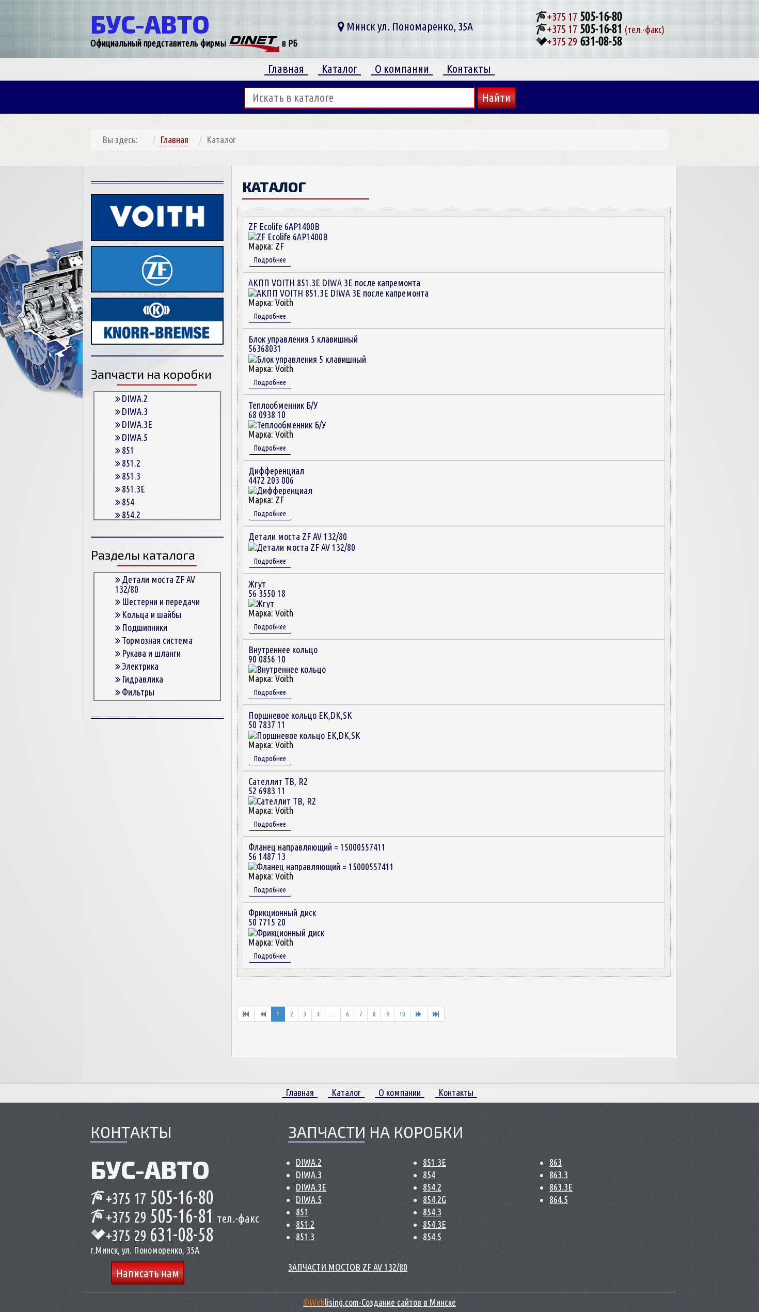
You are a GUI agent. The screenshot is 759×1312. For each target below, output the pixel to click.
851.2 (131, 463)
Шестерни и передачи (161, 601)
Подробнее (270, 260)
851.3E (133, 489)
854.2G (434, 1199)
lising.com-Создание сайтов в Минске (379, 1302)
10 (402, 1014)
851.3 (131, 476)
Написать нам (147, 1273)
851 (128, 450)
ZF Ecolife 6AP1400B (284, 226)
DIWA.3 (135, 411)
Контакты (469, 69)
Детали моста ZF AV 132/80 (155, 584)
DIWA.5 (135, 437)
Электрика (140, 666)
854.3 (432, 1212)
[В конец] (436, 1014)
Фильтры (138, 692)
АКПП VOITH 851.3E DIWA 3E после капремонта (334, 282)
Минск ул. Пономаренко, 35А (408, 26)
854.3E (434, 1224)
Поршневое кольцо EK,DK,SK (300, 720)
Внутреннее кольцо (283, 654)
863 (555, 1162)
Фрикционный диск (282, 917)
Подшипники (144, 627)
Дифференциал (276, 475)
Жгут (267, 588)
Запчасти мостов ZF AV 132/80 (347, 1267)
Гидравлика (142, 679)
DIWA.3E (137, 424)
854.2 (131, 515)
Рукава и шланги (151, 653)
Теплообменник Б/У (283, 410)
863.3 (558, 1174)
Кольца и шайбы (151, 614)
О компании (402, 69)
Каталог (339, 69)
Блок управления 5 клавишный (303, 343)
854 (128, 502)
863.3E (561, 1187)
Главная (286, 69)
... (332, 1014)
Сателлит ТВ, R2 (278, 786)
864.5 (558, 1199)
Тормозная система (157, 640)
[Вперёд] (419, 1014)
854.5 (432, 1236)
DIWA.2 (135, 398)
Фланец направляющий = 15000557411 (317, 851)
